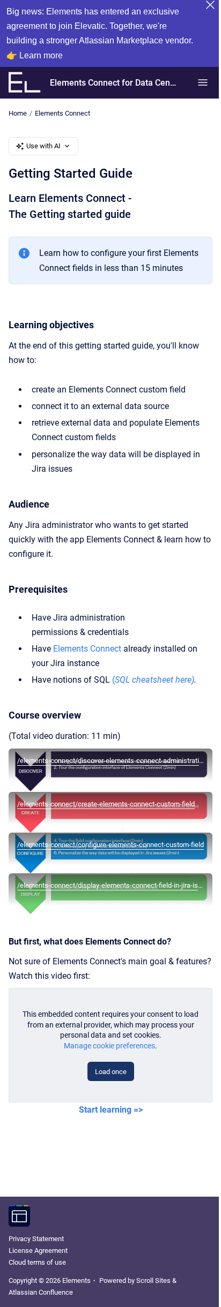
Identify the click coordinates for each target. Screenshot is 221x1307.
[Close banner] (210, 5)
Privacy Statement (36, 1239)
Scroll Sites (153, 1280)
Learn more (41, 55)
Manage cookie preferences (109, 1045)
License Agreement (38, 1250)
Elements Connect (62, 113)
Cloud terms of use (37, 1262)
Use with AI (43, 146)
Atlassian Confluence (41, 1292)
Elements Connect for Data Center (113, 83)
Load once (111, 1072)
